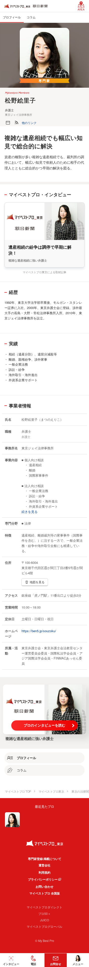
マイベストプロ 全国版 (44, 893)
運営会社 (44, 865)
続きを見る (30, 511)
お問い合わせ (44, 886)
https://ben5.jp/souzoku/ (39, 630)
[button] (29, 122)
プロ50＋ (44, 913)
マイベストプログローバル (44, 926)
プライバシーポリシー (43, 879)
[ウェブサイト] (8, 123)
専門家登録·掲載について (44, 858)
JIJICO (44, 920)
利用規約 (44, 872)
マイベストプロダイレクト (44, 907)
